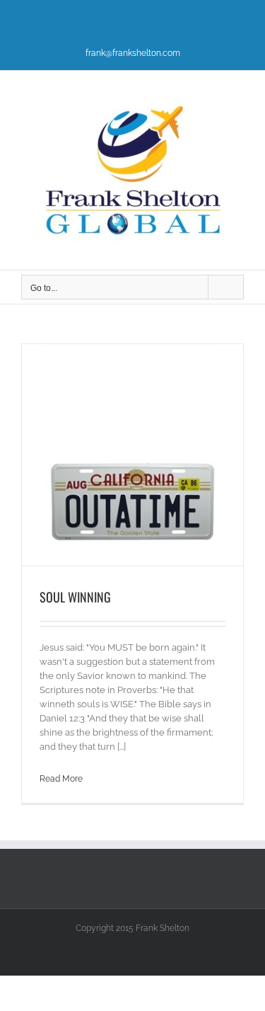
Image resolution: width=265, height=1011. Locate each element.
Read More (61, 779)
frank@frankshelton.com (133, 53)
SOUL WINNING (75, 597)
